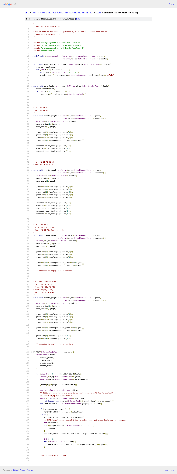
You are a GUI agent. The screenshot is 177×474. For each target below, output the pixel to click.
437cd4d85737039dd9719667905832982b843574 (64, 12)
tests (98, 12)
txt (166, 470)
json (172, 470)
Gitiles (15, 470)
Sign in (171, 4)
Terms (30, 470)
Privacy (23, 470)
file (78, 19)
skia (27, 12)
